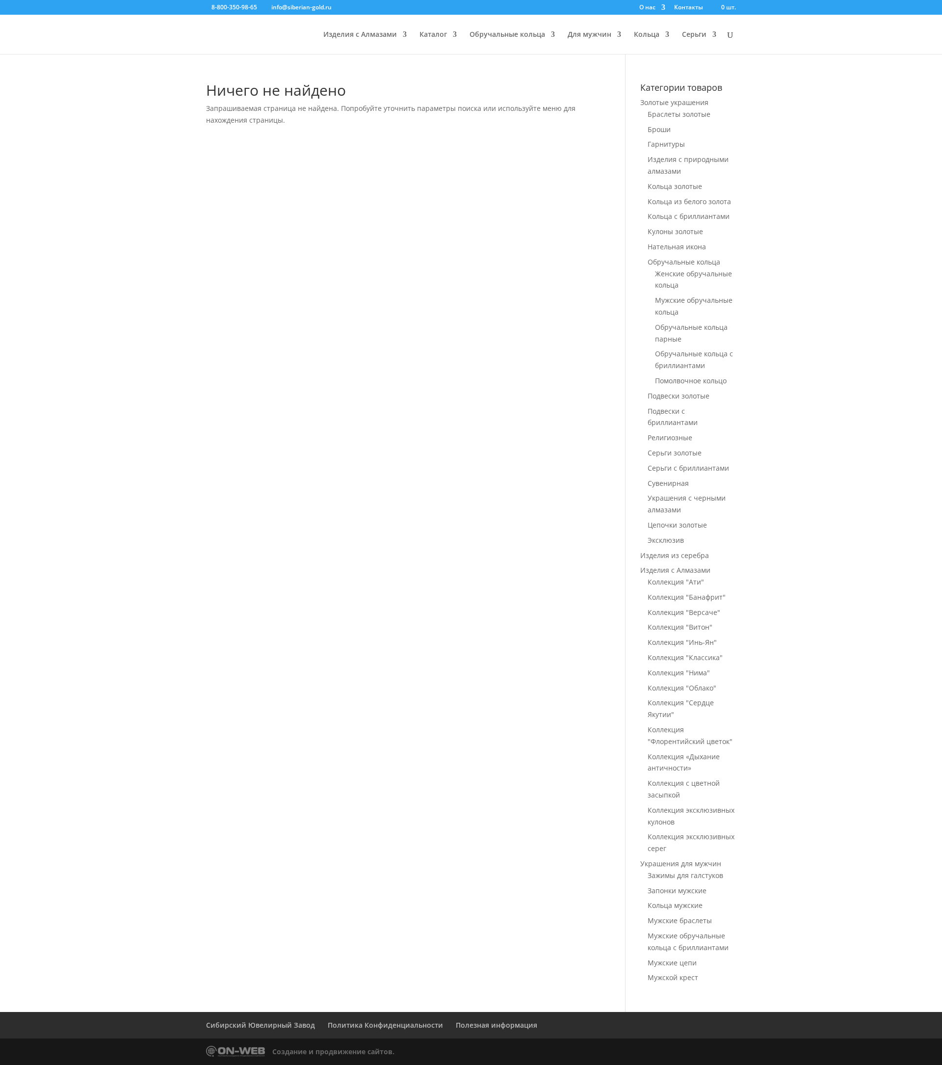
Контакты (688, 7)
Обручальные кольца (507, 35)
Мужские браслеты (680, 920)
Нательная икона (677, 246)
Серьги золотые (675, 452)
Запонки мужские (677, 890)
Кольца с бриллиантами (689, 216)
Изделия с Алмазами (360, 35)
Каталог (433, 35)
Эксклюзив (666, 540)
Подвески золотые (678, 395)
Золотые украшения (674, 102)
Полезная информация (496, 1025)
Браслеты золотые (679, 114)
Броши (659, 129)
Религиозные (670, 437)
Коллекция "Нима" (679, 672)
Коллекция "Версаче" (684, 612)
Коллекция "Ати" (676, 581)
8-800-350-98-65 (234, 7)
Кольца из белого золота (689, 201)
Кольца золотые (675, 186)
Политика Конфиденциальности (385, 1025)
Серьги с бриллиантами (688, 468)
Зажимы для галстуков (685, 875)
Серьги (694, 35)
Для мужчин (589, 35)
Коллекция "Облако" (682, 687)
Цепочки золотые (677, 525)
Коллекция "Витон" (680, 627)
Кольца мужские (675, 905)
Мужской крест (673, 977)
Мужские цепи (672, 962)
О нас (647, 7)
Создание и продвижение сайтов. (333, 1051)
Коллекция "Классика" (685, 657)
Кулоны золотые (675, 231)
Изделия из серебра (674, 555)
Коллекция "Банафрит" (687, 597)
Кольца (646, 35)
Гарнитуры (666, 144)
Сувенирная (668, 483)
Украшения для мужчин (680, 863)
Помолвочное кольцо (691, 380)
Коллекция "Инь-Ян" (682, 642)
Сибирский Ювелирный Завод (260, 1025)
